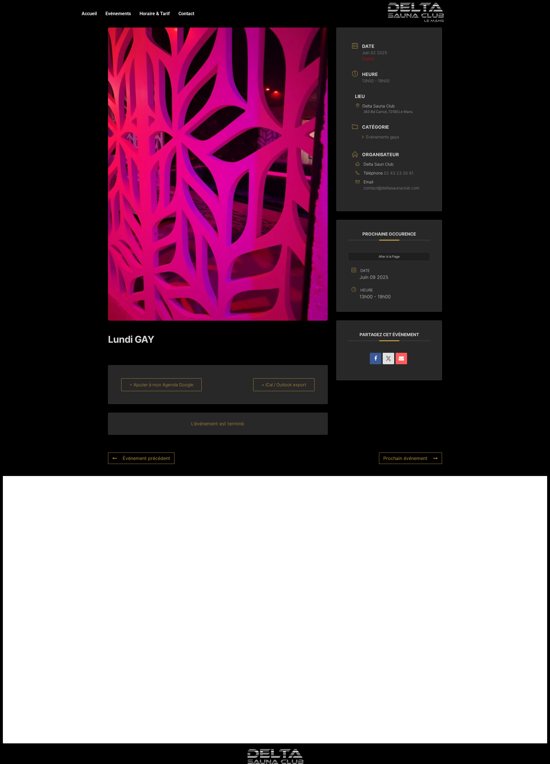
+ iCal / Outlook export (284, 384)
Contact (186, 13)
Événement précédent (146, 458)
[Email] (401, 358)
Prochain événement (405, 458)
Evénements (118, 13)
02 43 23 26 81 (398, 173)
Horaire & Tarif (155, 13)
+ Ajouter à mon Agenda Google (161, 384)
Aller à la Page (389, 256)
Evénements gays (382, 136)
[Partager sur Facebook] (375, 358)
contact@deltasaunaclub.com (391, 187)
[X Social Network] (388, 358)
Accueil (89, 13)
